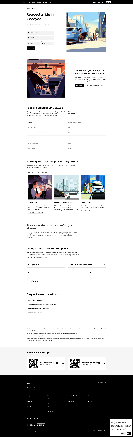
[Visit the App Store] (40, 425)
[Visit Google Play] (31, 425)
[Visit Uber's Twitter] (37, 418)
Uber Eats (45, 2)
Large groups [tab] (31, 172)
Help (99, 2)
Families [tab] (38, 172)
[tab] (49, 172)
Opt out (123, 433)
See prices (31, 48)
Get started (79, 85)
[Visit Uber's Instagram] (34, 418)
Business (39, 2)
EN (95, 2)
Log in (103, 2)
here (125, 429)
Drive (33, 2)
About (50, 2)
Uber (24, 2)
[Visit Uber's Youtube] (30, 418)
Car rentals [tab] (44, 172)
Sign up (108, 2)
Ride (29, 2)
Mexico (28, 8)
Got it (128, 433)
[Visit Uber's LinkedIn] (27, 418)
